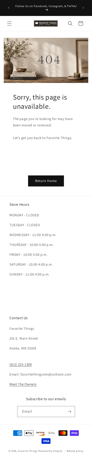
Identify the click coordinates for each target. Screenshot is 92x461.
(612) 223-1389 (20, 364)
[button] (9, 23)
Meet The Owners (23, 384)
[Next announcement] (83, 8)
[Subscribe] (69, 411)
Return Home (46, 180)
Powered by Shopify (50, 451)
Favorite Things (28, 451)
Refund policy (75, 451)
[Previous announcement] (9, 8)
